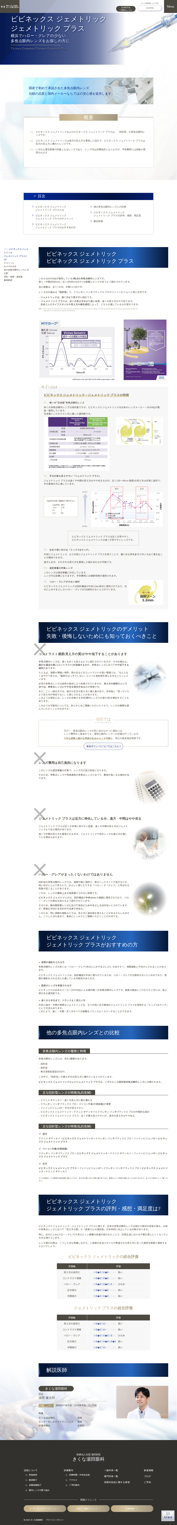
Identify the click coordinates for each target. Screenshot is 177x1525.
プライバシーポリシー (55, 1519)
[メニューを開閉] (170, 6)
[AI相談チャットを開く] (167, 1516)
